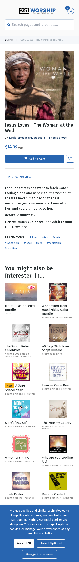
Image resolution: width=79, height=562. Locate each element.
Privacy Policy (43, 533)
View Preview (21, 177)
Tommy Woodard (35, 137)
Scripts (9, 40)
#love (39, 243)
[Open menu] (9, 11)
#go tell (28, 243)
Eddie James (16, 137)
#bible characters (39, 237)
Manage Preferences (39, 554)
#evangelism (12, 243)
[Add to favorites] (70, 159)
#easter (57, 237)
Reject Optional (51, 543)
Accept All (24, 543)
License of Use (58, 137)
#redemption (54, 243)
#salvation (11, 248)
